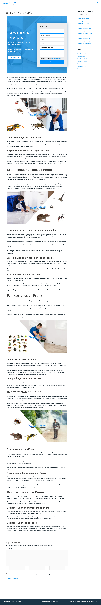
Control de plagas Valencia (83, 23)
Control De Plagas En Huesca (84, 26)
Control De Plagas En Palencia (84, 36)
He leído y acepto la (51, 58)
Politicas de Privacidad (74, 601)
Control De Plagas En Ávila (83, 38)
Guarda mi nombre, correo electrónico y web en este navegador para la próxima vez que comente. (32, 574)
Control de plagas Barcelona (84, 21)
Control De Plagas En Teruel (84, 43)
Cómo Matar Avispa (82, 56)
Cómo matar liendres (82, 66)
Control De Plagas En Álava (84, 28)
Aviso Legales (94, 601)
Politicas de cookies (85, 601)
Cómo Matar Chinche (82, 58)
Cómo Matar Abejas (82, 53)
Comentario (9, 548)
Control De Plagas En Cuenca (84, 33)
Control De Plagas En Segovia (84, 41)
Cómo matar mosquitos (83, 68)
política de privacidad (56, 58)
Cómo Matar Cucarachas (83, 61)
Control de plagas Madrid (83, 18)
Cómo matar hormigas (82, 63)
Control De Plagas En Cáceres (84, 46)
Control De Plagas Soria (83, 31)
